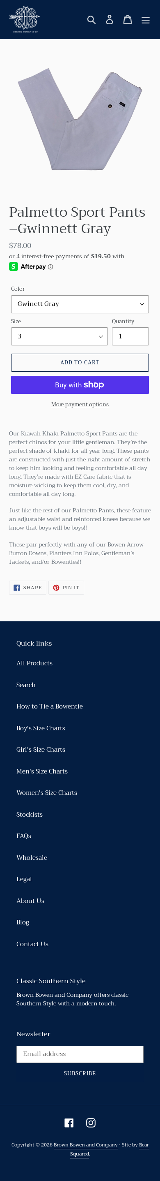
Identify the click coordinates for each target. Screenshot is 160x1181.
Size (16, 321)
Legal (24, 879)
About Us (30, 901)
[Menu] (146, 19)
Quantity (123, 321)
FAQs (23, 836)
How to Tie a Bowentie (49, 706)
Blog (22, 922)
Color (18, 289)
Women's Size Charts (46, 792)
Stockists (29, 814)
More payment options (80, 405)
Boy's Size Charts (40, 728)
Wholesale (31, 857)
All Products (34, 663)
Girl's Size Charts (40, 749)
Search (26, 685)
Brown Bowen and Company (86, 1145)
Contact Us (32, 944)
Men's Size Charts (42, 771)
